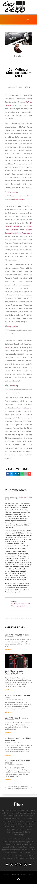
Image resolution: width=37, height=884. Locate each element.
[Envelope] (6, 864)
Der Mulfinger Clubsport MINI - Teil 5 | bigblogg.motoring (21, 605)
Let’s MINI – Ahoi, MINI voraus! (17, 635)
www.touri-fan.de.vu (12, 333)
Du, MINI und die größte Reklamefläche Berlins (14, 672)
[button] (28, 19)
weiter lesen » (8, 649)
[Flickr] (25, 864)
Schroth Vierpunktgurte (23, 233)
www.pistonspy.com (15, 392)
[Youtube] (30, 864)
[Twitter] (20, 864)
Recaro (7, 347)
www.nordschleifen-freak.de (18, 199)
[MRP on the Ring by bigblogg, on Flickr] (11, 192)
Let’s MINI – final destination (16, 718)
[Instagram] (16, 864)
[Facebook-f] (11, 864)
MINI (28, 87)
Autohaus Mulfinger (22, 408)
